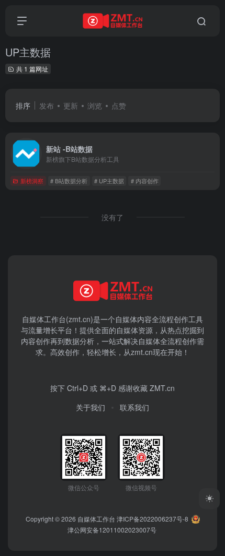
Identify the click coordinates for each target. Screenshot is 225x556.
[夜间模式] (209, 498)
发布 (46, 105)
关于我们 (90, 407)
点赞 (118, 105)
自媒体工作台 (96, 518)
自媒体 (126, 319)
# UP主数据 (109, 180)
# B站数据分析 (68, 180)
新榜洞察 (31, 180)
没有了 (112, 217)
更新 (70, 105)
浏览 (94, 105)
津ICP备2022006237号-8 (152, 518)
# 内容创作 (145, 180)
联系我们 (134, 407)
